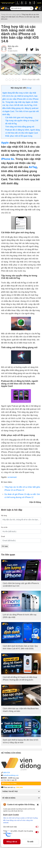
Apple (5, 142)
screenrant (12, 477)
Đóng (29, 88)
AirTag (33, 167)
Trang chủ (4, 14)
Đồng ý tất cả (12, 842)
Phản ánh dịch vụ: (13, 787)
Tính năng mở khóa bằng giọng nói (19, 127)
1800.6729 (6, 772)
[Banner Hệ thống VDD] (21, 2)
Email (3, 536)
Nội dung (4, 515)
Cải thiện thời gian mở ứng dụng (18, 117)
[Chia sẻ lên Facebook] (27, 49)
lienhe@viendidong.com (10, 775)
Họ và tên (4, 527)
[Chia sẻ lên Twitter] (31, 49)
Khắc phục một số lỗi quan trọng (18, 136)
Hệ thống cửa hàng (9, 783)
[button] (38, 804)
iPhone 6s (7, 158)
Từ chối (30, 842)
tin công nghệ (15, 14)
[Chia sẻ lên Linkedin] (37, 49)
